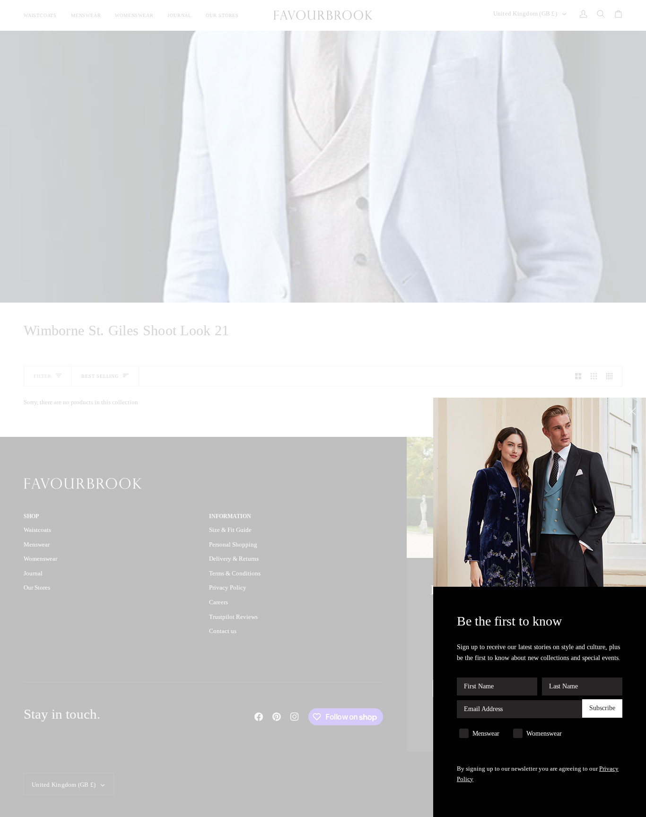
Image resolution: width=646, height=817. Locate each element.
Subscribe (602, 708)
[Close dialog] (633, 411)
